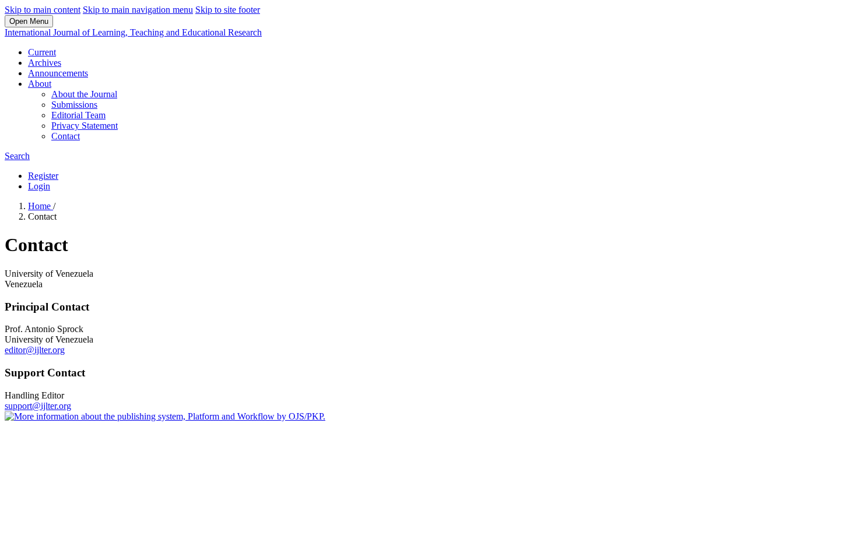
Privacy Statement (84, 126)
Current (42, 52)
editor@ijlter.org (35, 350)
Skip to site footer (227, 10)
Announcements (58, 73)
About (39, 84)
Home (40, 206)
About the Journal (84, 94)
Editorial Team (78, 115)
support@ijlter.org (38, 406)
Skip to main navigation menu (138, 10)
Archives (44, 63)
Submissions (74, 105)
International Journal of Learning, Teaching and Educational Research (133, 32)
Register (43, 176)
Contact (65, 136)
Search (17, 156)
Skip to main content (42, 10)
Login (39, 186)
